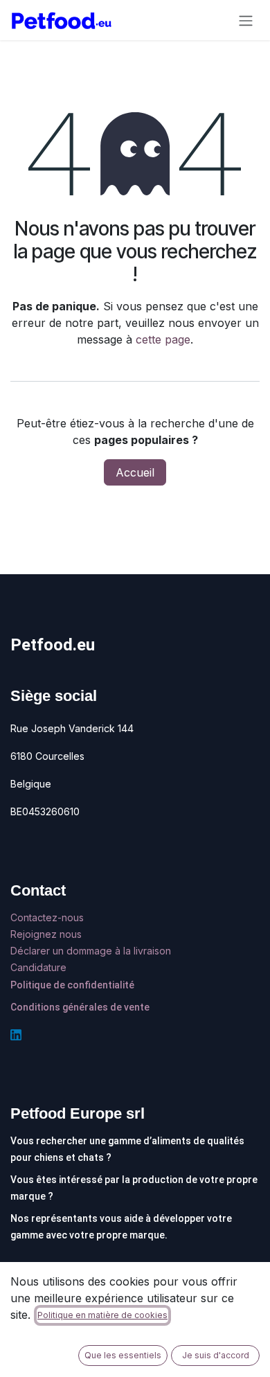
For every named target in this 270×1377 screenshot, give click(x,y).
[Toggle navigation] (246, 20)
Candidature (38, 967)
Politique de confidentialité (72, 984)
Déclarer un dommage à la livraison (90, 951)
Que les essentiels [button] (122, 1355)
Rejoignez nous (47, 934)
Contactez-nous (48, 917)
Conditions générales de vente (80, 1007)
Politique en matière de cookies (102, 1315)
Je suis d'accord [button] (215, 1355)
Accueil (135, 472)
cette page (163, 339)
